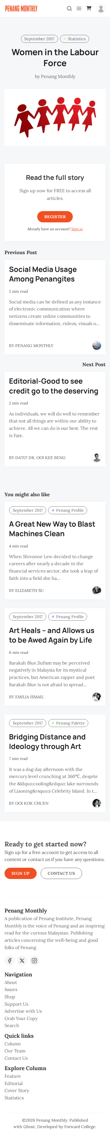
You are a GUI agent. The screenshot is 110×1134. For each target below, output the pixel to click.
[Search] (69, 8)
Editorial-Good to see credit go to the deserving (53, 386)
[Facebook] (10, 961)
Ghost (29, 1126)
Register (55, 216)
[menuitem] (55, 982)
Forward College (79, 1126)
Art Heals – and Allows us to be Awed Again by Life (51, 635)
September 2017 (39, 38)
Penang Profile (70, 510)
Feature (13, 1076)
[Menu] (78, 8)
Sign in (77, 229)
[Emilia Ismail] (97, 697)
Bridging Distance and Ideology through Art (47, 741)
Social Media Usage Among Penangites (43, 274)
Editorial (14, 1083)
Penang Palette (70, 723)
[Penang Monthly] (97, 345)
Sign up (21, 873)
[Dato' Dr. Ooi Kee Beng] (97, 457)
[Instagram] (34, 961)
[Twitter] (22, 961)
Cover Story (17, 1090)
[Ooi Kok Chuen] (97, 803)
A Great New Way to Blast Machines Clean (52, 529)
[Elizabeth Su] (97, 590)
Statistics (77, 38)
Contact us (61, 873)
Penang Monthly (51, 1120)
